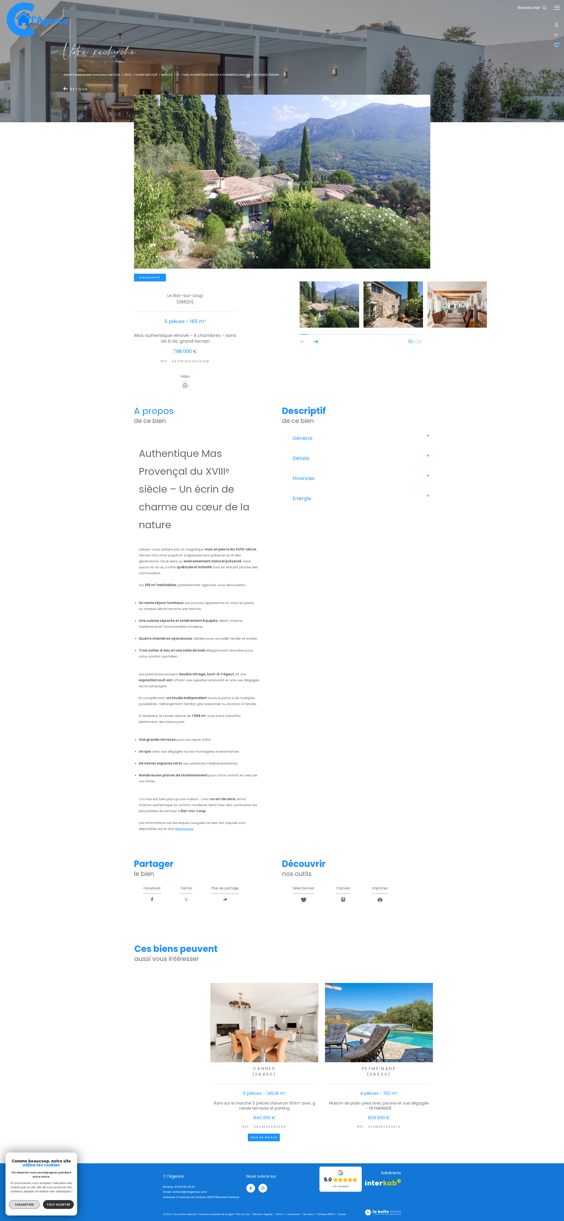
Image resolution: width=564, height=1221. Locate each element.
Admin (280, 1214)
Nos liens (308, 1214)
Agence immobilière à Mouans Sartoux (91, 75)
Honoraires (293, 1214)
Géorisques (184, 828)
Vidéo (185, 377)
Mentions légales (263, 1214)
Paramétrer (24, 1204)
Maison (166, 75)
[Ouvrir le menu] (557, 7)
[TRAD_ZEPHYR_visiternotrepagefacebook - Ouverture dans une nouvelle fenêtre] (250, 1188)
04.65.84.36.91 (185, 1187)
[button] (316, 342)
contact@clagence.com (189, 1192)
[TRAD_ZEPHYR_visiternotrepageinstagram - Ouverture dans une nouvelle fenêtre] (262, 1188)
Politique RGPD (325, 1214)
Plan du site (243, 1214)
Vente (128, 75)
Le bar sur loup (146, 75)
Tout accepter (58, 1204)
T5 (177, 75)
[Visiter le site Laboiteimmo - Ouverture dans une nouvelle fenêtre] (383, 1213)
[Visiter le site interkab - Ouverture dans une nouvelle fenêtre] (383, 1182)
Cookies (342, 1214)
